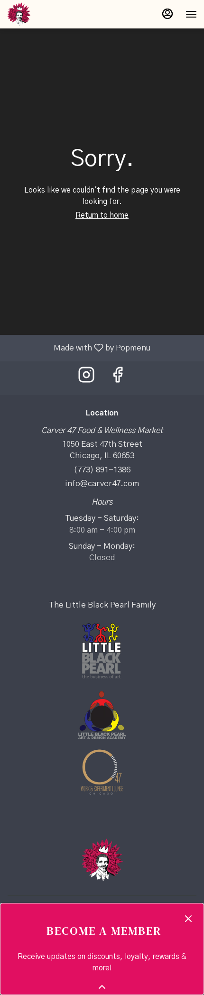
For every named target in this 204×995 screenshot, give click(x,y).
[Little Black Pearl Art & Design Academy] (102, 714)
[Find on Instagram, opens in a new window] (86, 378)
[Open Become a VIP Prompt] (102, 987)
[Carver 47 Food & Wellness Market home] (50, 14)
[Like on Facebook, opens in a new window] (117, 378)
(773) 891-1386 (102, 470)
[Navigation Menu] (191, 14)
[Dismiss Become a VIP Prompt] (188, 918)
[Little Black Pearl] (102, 650)
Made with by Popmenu (78, 348)
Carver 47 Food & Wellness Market (102, 859)
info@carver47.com (102, 483)
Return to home (102, 215)
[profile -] (167, 13)
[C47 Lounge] (102, 771)
